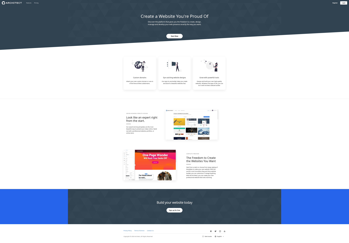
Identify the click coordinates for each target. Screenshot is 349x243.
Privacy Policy (128, 230)
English (219, 236)
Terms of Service (139, 230)
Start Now (174, 36)
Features (28, 3)
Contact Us (150, 230)
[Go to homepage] (12, 3)
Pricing (36, 3)
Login (343, 3)
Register (335, 3)
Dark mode (208, 236)
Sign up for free (174, 210)
